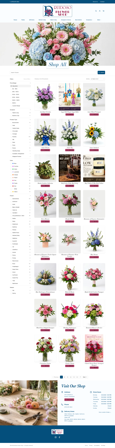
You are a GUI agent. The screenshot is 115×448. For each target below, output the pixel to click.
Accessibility (97, 445)
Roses (15, 20)
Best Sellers (78, 20)
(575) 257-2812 (15, 1)
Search (102, 72)
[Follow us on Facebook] (59, 437)
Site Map (103, 445)
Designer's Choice (66, 20)
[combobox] (97, 79)
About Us (95, 1)
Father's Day (53, 20)
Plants (23, 20)
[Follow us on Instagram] (56, 437)
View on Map (70, 399)
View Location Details (104, 412)
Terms (86, 445)
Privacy (90, 445)
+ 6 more (71, 415)
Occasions (89, 20)
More (98, 20)
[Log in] (99, 10)
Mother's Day (42, 20)
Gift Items (31, 20)
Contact (102, 1)
